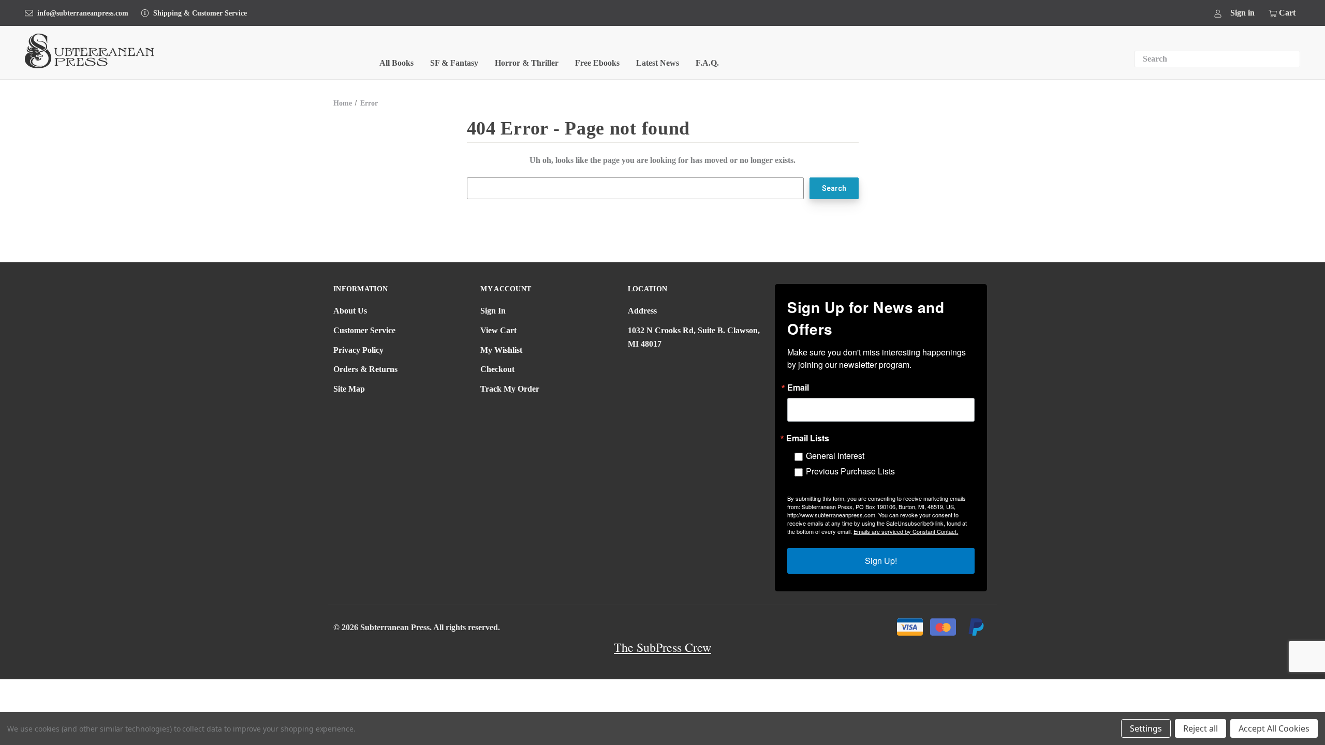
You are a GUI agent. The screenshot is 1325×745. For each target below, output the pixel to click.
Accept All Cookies (1274, 728)
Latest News (657, 62)
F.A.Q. (707, 62)
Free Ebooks (597, 62)
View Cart (498, 330)
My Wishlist (501, 350)
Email (798, 387)
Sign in (1242, 12)
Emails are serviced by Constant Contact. (905, 531)
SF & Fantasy (454, 62)
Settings (1146, 728)
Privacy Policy (358, 350)
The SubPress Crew (662, 647)
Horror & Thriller (526, 62)
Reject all (1200, 728)
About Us (350, 310)
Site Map (349, 388)
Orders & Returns (365, 369)
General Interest (835, 455)
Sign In (493, 310)
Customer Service (364, 330)
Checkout (497, 369)
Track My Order (509, 388)
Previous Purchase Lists (850, 471)
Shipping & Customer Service (200, 13)
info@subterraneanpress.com (82, 13)
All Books (396, 62)
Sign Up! (881, 561)
